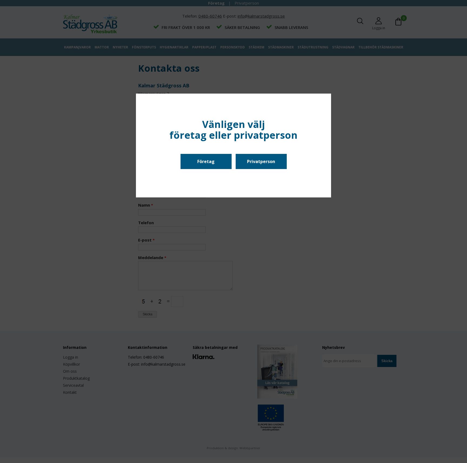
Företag (206, 161)
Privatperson (261, 161)
